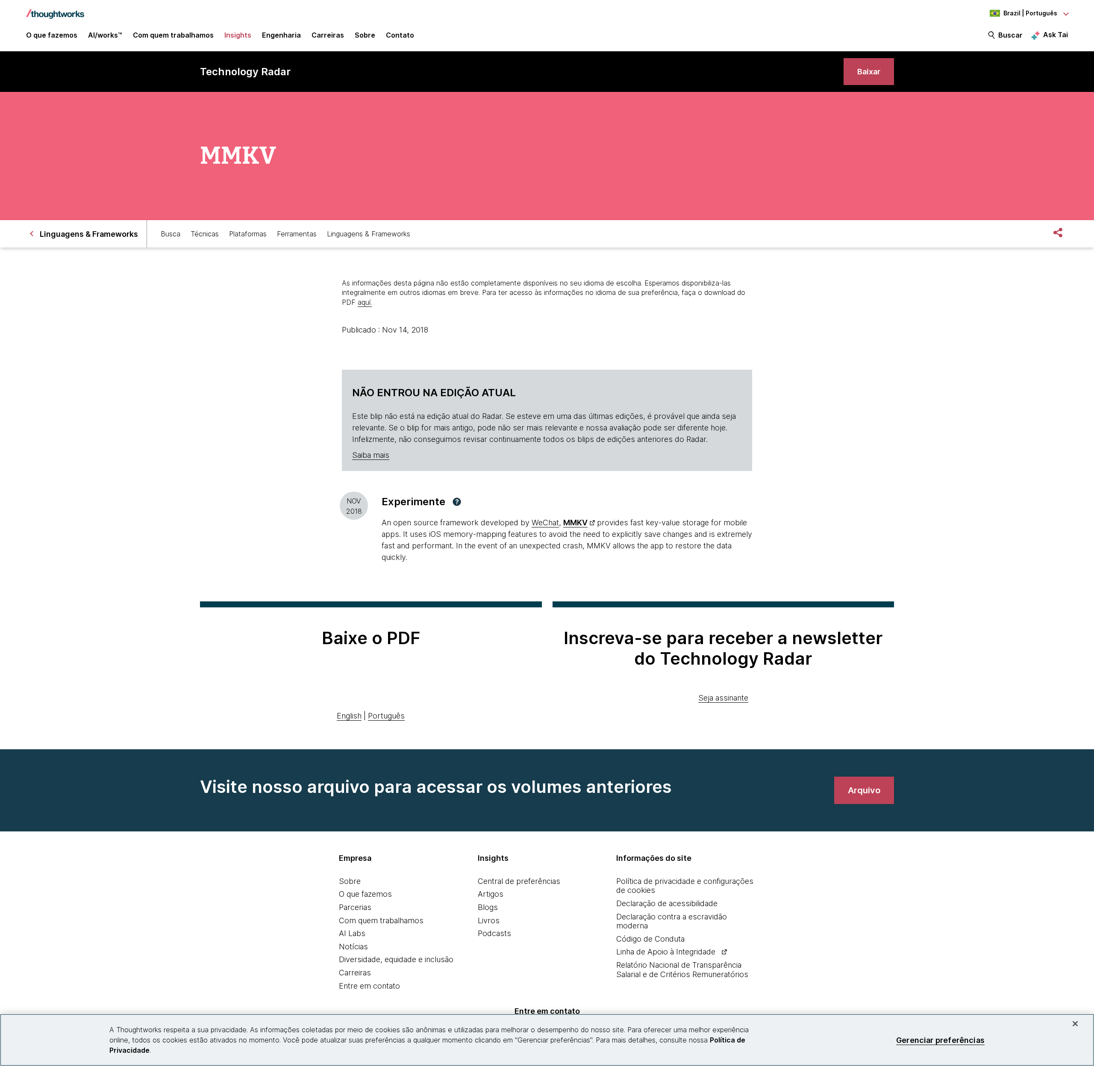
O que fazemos (365, 893)
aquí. (365, 302)
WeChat (545, 522)
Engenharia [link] (281, 35)
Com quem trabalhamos (381, 920)
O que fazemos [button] (51, 35)
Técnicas (205, 234)
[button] (457, 502)
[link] (869, 71)
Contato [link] (400, 35)
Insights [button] (237, 35)
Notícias (353, 946)
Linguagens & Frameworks (368, 234)
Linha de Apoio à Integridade (665, 951)
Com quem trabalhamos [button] (173, 35)
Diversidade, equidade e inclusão (396, 959)
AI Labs (352, 933)
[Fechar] (1075, 1023)
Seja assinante (723, 697)
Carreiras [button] (328, 35)
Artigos (490, 893)
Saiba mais (370, 455)
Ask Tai (1055, 34)
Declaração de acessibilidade (667, 903)
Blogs (488, 907)
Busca (170, 234)
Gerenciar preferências (940, 1039)
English (349, 715)
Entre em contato (369, 985)
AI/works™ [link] (105, 35)
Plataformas (248, 234)
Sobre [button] (365, 35)
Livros (489, 920)
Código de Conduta (650, 938)
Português (386, 715)
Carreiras (355, 972)
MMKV (575, 522)
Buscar (1010, 35)
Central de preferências (519, 881)
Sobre (350, 881)
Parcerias (355, 907)
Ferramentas (297, 234)
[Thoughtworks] (55, 9)
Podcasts (494, 933)
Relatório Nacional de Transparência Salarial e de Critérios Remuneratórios (682, 969)
